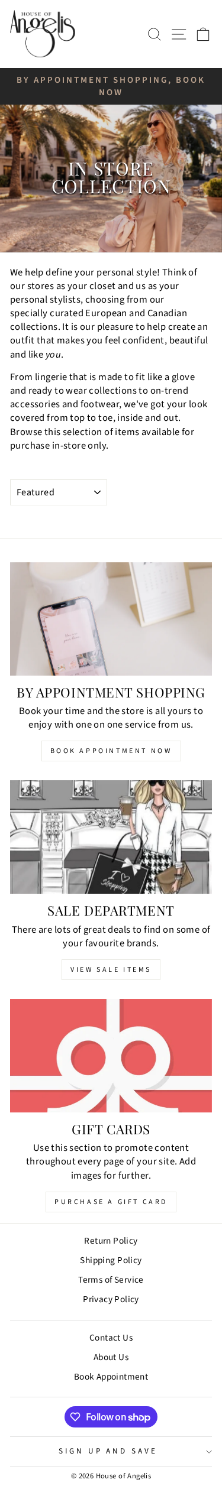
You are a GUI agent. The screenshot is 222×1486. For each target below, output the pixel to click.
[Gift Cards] (111, 1055)
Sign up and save (108, 1450)
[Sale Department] (111, 837)
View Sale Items (111, 970)
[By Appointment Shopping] (111, 619)
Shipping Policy (110, 1260)
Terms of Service (111, 1279)
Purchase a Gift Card (111, 1202)
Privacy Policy (111, 1299)
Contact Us (111, 1337)
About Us (111, 1357)
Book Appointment (111, 1376)
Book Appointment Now (111, 751)
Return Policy (110, 1240)
